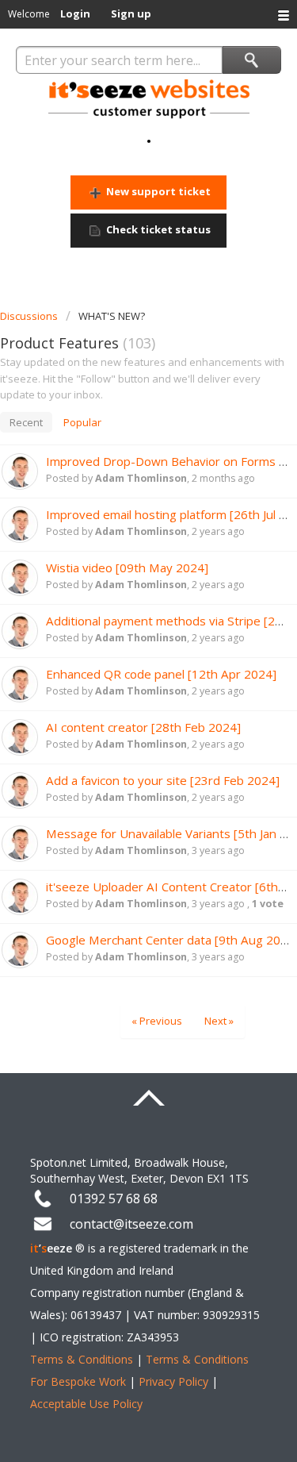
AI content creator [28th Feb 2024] (143, 727)
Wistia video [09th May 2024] (127, 567)
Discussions (29, 316)
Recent (26, 422)
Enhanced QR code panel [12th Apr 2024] (161, 674)
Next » (219, 1021)
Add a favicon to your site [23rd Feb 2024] (163, 780)
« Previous (156, 1021)
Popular (82, 422)
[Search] (252, 60)
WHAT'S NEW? (111, 316)
